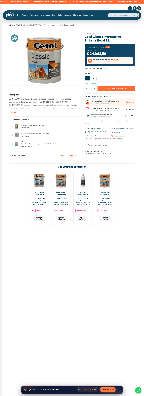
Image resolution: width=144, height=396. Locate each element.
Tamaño (87, 73)
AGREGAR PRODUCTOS (68, 155)
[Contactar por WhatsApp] (138, 390)
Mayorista (77, 15)
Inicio (11, 25)
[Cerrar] (119, 389)
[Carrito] (139, 8)
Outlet (60, 15)
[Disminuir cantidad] (86, 88)
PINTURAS (20, 25)
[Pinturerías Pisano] (12, 15)
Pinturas (25, 15)
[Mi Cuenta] (135, 8)
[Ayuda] (130, 8)
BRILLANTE (32, 25)
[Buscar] (136, 15)
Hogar (54, 15)
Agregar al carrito (116, 88)
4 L (94, 78)
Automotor (68, 15)
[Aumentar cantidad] (94, 88)
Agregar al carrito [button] (39, 218)
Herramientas (45, 15)
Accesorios (34, 15)
